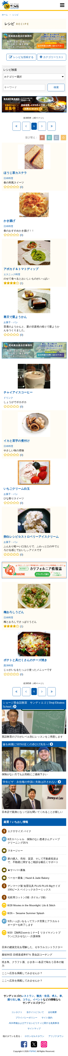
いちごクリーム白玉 (17, 488)
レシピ (15, 15)
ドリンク (8, 398)
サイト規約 (47, 1017)
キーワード (10, 87)
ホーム (5, 15)
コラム (26, 999)
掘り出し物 (13, 999)
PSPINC (32, 1051)
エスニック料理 (12, 274)
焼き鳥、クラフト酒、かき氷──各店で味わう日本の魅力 (33, 964)
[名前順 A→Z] (49, 137)
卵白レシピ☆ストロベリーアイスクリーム (31, 536)
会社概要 (52, 1012)
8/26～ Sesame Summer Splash (25, 913)
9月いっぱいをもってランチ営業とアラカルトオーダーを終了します (34, 923)
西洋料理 (8, 665)
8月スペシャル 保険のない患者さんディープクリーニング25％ (34, 841)
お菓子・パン (11, 322)
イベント (38, 999)
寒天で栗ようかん (15, 316)
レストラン (27, 995)
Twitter (34, 1044)
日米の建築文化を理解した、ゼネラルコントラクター (32, 947)
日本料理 (8, 178)
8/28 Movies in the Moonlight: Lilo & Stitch (31, 905)
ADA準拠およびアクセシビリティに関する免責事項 (34, 1023)
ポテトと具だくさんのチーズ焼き (25, 660)
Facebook (24, 1044)
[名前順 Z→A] (56, 137)
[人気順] (63, 137)
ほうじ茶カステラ (15, 172)
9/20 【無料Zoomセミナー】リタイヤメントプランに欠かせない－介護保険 (34, 934)
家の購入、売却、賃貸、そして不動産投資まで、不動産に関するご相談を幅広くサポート (33, 860)
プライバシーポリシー (26, 1017)
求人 (54, 995)
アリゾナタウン (56, 1036)
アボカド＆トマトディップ (21, 268)
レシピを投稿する (23, 57)
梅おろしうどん (14, 612)
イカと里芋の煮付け (17, 440)
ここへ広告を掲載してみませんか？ (22, 973)
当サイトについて (35, 1012)
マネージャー (15, 850)
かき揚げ (9, 220)
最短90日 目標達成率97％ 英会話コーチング (27, 954)
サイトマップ (34, 1028)
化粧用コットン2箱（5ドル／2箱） (28, 897)
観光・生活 (43, 995)
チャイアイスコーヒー (18, 392)
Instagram (44, 1044)
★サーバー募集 (16, 870)
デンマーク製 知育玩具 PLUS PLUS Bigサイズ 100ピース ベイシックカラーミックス (34, 887)
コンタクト (16, 1012)
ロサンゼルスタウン (34, 1036)
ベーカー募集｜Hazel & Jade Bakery (28, 877)
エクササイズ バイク (19, 831)
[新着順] (42, 137)
